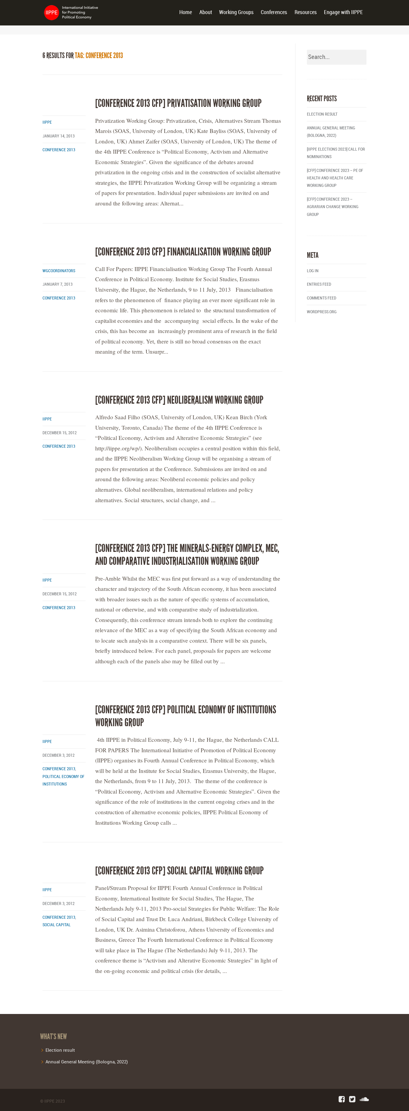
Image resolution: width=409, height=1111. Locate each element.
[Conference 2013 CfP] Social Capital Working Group (179, 870)
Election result (322, 114)
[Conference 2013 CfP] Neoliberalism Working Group (179, 400)
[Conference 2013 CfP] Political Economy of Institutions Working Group (185, 716)
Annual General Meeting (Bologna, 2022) (87, 1062)
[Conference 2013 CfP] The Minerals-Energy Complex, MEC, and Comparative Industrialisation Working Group (187, 555)
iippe (47, 122)
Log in (313, 271)
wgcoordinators (59, 271)
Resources (306, 12)
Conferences (274, 12)
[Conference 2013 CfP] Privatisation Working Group (178, 103)
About (205, 12)
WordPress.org (322, 312)
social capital (57, 925)
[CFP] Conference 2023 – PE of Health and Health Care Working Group (335, 178)
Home (185, 12)
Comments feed (321, 298)
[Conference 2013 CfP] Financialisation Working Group (183, 251)
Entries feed (319, 284)
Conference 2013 (59, 150)
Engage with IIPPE (343, 12)
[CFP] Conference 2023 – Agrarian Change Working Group (332, 207)
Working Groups (236, 12)
